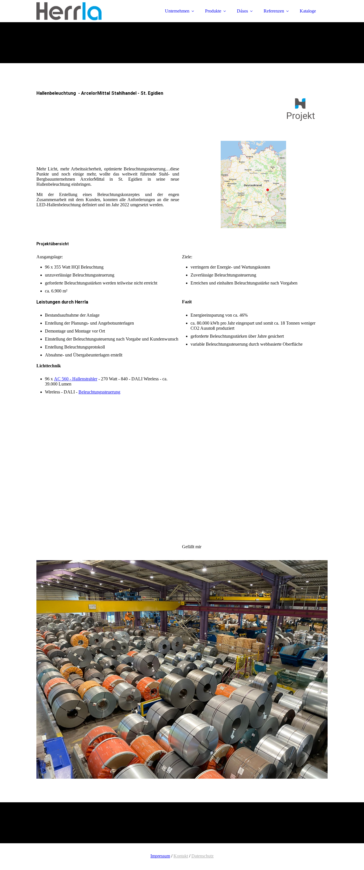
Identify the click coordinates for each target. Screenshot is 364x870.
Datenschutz (202, 855)
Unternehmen (177, 11)
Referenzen (274, 11)
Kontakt (180, 855)
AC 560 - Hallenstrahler (75, 378)
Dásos (242, 11)
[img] (86, 20)
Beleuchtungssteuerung (99, 391)
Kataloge (308, 11)
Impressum (160, 855)
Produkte (213, 11)
